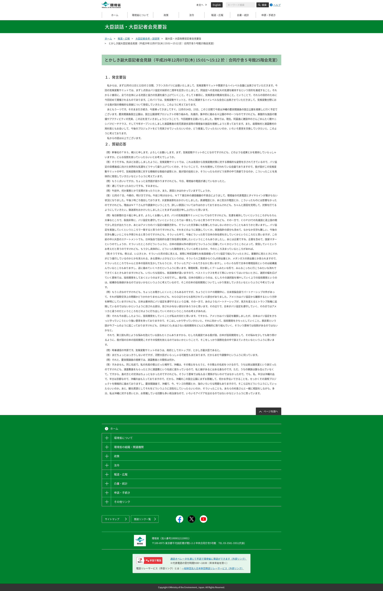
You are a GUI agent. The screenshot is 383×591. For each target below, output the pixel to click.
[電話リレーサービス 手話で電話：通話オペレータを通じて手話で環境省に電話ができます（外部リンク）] (149, 560)
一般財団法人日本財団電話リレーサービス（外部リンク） (213, 568)
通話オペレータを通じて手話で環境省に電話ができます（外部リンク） (208, 558)
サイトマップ (112, 519)
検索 (264, 5)
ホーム (114, 15)
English (217, 5)
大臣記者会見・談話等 (147, 38)
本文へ (199, 5)
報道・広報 (124, 38)
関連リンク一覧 (142, 519)
